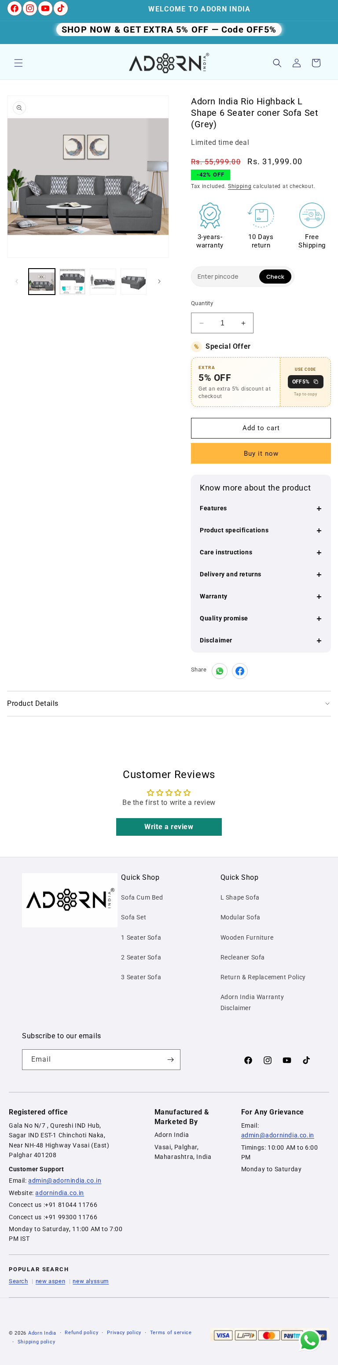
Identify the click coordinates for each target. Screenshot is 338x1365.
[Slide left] (16, 281)
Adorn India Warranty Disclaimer (252, 1002)
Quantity (202, 303)
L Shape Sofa (240, 897)
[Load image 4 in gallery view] (134, 282)
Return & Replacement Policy (263, 977)
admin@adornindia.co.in (64, 1180)
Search (18, 1281)
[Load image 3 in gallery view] (103, 282)
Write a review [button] (168, 827)
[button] (18, 63)
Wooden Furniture (247, 937)
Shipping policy (36, 1342)
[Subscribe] (170, 1059)
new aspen (50, 1281)
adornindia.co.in (59, 1192)
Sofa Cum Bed (142, 897)
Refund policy (81, 1332)
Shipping (240, 186)
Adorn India (42, 1333)
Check (275, 276)
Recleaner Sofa (242, 957)
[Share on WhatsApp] (220, 671)
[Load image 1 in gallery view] (42, 282)
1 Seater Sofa (141, 937)
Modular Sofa (240, 917)
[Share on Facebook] (240, 671)
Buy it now (261, 453)
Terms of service (171, 1332)
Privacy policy (124, 1332)
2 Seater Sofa (141, 957)
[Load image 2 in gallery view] (72, 282)
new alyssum (91, 1281)
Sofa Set (133, 917)
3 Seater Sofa (141, 977)
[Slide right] (159, 281)
